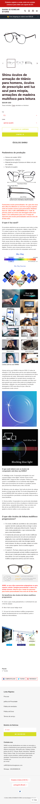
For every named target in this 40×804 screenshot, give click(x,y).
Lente (3, 119)
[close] (38, 16)
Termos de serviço (9, 716)
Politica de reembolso (10, 706)
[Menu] (37, 11)
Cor (3, 112)
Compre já (20, 134)
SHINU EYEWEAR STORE (11, 11)
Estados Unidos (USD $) (19, 780)
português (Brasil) (19, 785)
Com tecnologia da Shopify (29, 798)
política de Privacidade (10, 701)
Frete (13, 105)
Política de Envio (9, 711)
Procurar (6, 696)
